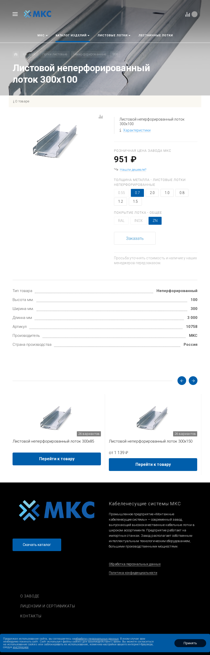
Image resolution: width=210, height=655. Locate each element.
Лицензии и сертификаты (47, 606)
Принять (190, 643)
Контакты (30, 616)
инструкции (20, 647)
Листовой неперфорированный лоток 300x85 (53, 441)
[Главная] (16, 54)
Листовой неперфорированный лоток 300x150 (150, 441)
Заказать (135, 238)
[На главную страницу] (38, 13)
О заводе (29, 596)
